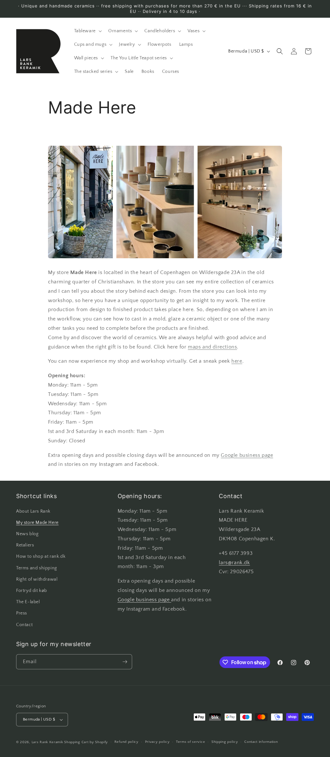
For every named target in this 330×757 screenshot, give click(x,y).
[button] (87, 31)
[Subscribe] (125, 661)
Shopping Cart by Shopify (86, 742)
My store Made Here (37, 522)
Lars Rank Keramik (47, 742)
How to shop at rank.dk (40, 556)
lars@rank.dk (234, 562)
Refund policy (126, 742)
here (236, 361)
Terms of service (190, 742)
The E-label (28, 602)
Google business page (247, 455)
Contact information (261, 742)
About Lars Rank (33, 511)
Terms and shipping (36, 568)
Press (21, 613)
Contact (24, 624)
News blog (27, 533)
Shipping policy (224, 742)
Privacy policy (157, 742)
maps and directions (212, 347)
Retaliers (25, 545)
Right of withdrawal (36, 579)
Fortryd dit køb (31, 590)
